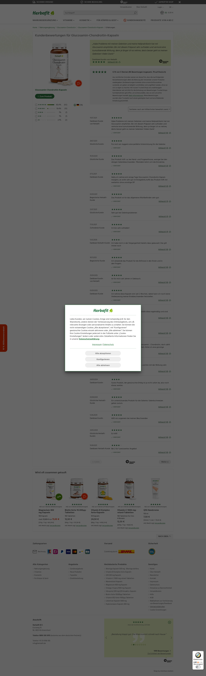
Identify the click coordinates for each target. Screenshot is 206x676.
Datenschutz (108, 344)
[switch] (198, 667)
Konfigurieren (103, 359)
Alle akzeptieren (103, 353)
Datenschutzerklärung (89, 339)
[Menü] (202, 652)
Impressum (97, 344)
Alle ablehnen (103, 365)
